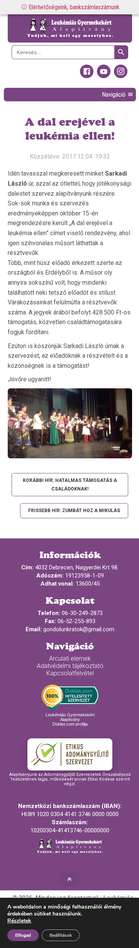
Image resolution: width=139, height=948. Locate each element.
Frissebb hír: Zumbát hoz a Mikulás (74, 510)
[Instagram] (120, 76)
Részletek (19, 920)
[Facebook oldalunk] (86, 76)
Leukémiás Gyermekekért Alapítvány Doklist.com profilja (70, 719)
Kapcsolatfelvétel (70, 673)
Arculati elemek (70, 658)
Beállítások (60, 935)
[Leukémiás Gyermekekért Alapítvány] (70, 28)
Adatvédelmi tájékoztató (70, 666)
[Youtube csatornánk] (103, 76)
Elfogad (23, 935)
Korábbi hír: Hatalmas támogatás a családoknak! (70, 485)
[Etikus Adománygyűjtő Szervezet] (69, 754)
